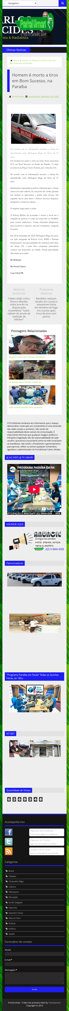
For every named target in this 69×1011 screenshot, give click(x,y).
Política (12, 928)
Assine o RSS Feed (40, 849)
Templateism (54, 1002)
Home (16, 60)
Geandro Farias (16, 912)
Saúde (12, 933)
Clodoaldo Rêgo (16, 881)
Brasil (11, 870)
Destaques (14, 891)
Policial (25, 60)
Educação (13, 897)
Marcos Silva (15, 918)
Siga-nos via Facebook (41, 830)
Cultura (12, 886)
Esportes (13, 907)
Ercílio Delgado (16, 902)
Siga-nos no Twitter (40, 840)
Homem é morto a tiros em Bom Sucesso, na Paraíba (33, 62)
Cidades (12, 876)
